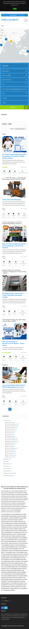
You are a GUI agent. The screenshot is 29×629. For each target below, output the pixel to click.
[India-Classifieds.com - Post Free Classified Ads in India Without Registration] (10, 20)
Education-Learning (11, 427)
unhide (10, 600)
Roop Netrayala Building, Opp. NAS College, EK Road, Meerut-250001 (14, 320)
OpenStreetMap (21, 62)
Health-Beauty (10, 436)
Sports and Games (11, 451)
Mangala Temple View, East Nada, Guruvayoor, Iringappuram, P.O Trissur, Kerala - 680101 (14, 271)
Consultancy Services (12, 425)
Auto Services (10, 422)
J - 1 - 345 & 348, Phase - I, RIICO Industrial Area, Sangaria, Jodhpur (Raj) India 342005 (14, 178)
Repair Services (10, 446)
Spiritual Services (11, 450)
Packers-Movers (10, 445)
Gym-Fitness (10, 434)
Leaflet (15, 62)
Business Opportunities (12, 424)
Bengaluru (5, 365)
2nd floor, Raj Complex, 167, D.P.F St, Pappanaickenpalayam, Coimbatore (12, 222)
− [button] (2, 33)
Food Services (10, 432)
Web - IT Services (11, 455)
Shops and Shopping (11, 448)
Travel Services (10, 453)
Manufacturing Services (12, 441)
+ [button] (2, 30)
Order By (12, 128)
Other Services (10, 457)
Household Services (11, 438)
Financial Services (11, 431)
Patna (3, 134)
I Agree (14, 8)
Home (2, 25)
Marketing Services (11, 443)
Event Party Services (11, 429)
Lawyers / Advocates (11, 439)
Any (3, 84)
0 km (3, 93)
